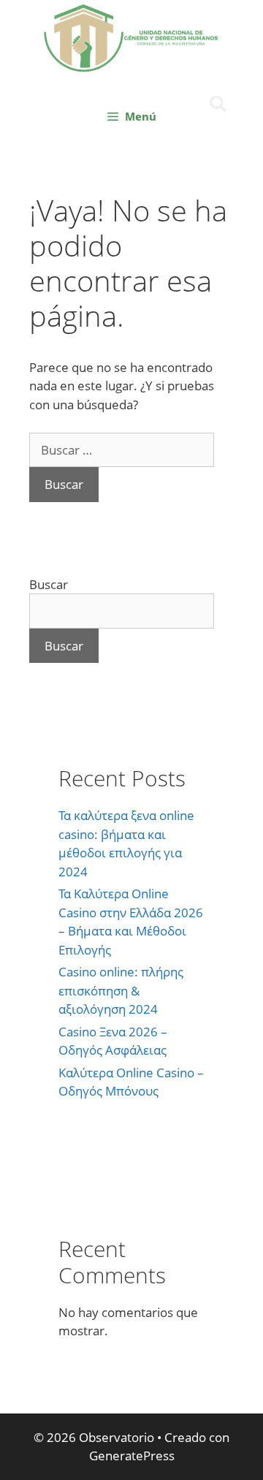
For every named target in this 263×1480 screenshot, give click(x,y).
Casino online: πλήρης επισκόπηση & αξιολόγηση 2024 (120, 990)
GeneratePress (132, 1455)
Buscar (48, 584)
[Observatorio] (131, 36)
